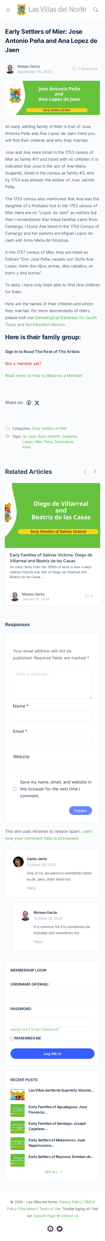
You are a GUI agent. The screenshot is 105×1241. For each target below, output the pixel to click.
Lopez (27, 441)
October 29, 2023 (41, 864)
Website (21, 756)
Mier (38, 441)
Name (21, 706)
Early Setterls (49, 436)
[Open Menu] (8, 9)
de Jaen (29, 436)
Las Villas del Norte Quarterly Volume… (61, 1090)
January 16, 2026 (35, 599)
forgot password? (45, 1029)
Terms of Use (49, 1209)
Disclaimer (28, 1209)
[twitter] (60, 1229)
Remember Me (28, 1038)
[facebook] (50, 1229)
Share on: (14, 402)
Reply (31, 888)
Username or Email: (29, 984)
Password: (21, 1008)
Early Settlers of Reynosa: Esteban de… (61, 1156)
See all (51, 1172)
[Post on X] (37, 403)
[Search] (96, 9)
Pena (48, 441)
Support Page (44, 1215)
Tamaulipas (63, 441)
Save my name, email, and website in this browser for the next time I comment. (55, 788)
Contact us (69, 1215)
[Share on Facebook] (29, 403)
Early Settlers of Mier (49, 428)
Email (20, 731)
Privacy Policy (70, 1202)
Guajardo (69, 436)
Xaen (26, 447)
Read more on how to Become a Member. (44, 375)
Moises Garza (28, 66)
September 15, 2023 (34, 71)
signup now (19, 1029)
